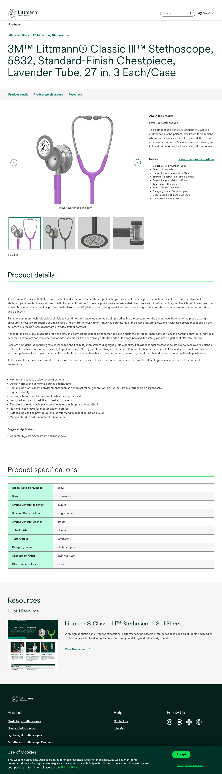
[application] (76, 159)
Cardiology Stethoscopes (24, 721)
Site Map (119, 728)
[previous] (13, 162)
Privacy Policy (70, 767)
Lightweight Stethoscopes (25, 735)
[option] (76, 162)
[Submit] (191, 13)
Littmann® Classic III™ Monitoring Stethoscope (38, 35)
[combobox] (177, 13)
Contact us (121, 721)
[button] (187, 765)
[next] (137, 162)
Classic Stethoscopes (22, 728)
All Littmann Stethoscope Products (30, 742)
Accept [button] (181, 754)
